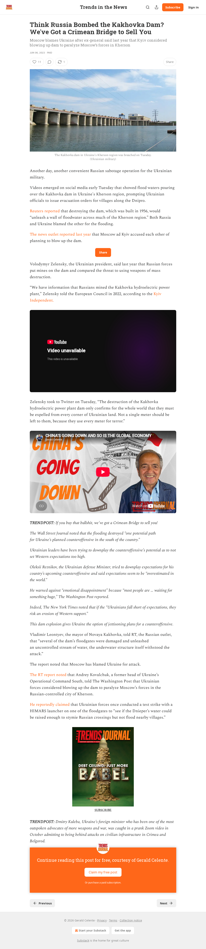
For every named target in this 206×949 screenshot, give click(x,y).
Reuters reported (45, 211)
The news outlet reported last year (61, 234)
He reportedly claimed (50, 705)
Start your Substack (92, 930)
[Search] (148, 7)
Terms (113, 920)
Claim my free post (103, 872)
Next (163, 903)
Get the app (123, 930)
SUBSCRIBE (103, 810)
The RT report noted (48, 675)
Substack (83, 940)
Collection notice (131, 920)
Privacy (102, 920)
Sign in (193, 7)
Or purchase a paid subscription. (103, 882)
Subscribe (172, 7)
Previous (45, 903)
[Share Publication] (156, 7)
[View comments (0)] (49, 62)
